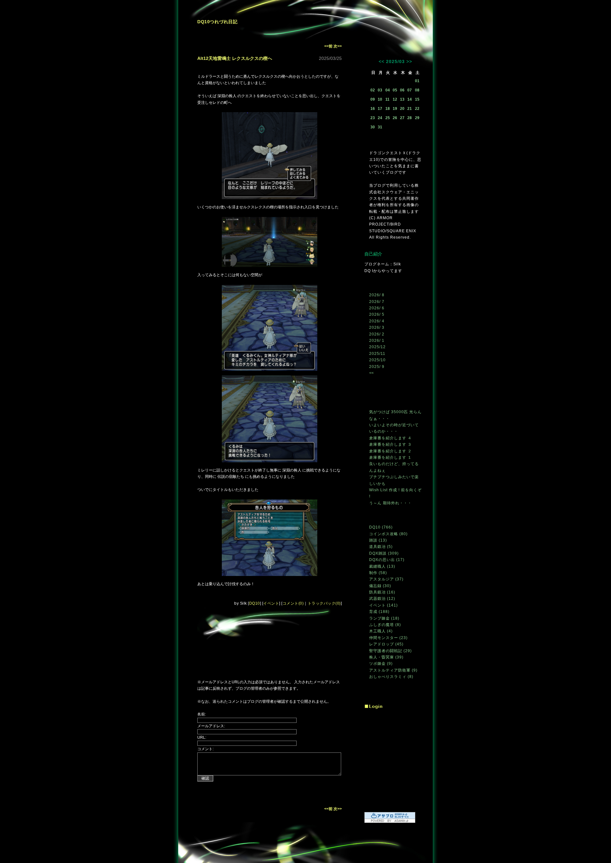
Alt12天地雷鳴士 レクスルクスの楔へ (234, 58)
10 (380, 99)
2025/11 (377, 353)
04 (387, 90)
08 (417, 90)
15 (417, 99)
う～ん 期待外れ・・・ (390, 503)
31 (380, 127)
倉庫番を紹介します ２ (390, 451)
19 (395, 108)
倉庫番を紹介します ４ (390, 438)
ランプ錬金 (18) (384, 618)
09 (372, 99)
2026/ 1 (376, 340)
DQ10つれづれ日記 (217, 21)
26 (395, 118)
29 (417, 118)
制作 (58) (378, 573)
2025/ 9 (376, 366)
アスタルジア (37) (386, 579)
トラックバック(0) (324, 603)
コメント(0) (293, 603)
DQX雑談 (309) (384, 553)
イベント (271, 603)
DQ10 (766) (381, 527)
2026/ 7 (376, 301)
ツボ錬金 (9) (381, 663)
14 (409, 99)
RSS (371, 692)
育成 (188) (379, 611)
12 (395, 99)
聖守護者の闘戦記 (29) (390, 651)
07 (409, 90)
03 (380, 90)
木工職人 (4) (381, 631)
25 (387, 118)
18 (387, 108)
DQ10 (254, 603)
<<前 (329, 46)
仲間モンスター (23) (388, 638)
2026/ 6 (376, 308)
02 (372, 90)
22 (417, 108)
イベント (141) (383, 605)
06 (402, 90)
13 (402, 99)
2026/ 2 (376, 334)
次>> (338, 46)
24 (380, 118)
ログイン (373, 706)
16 (372, 108)
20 (402, 108)
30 (372, 127)
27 (402, 118)
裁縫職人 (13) (382, 566)
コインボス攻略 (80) (388, 534)
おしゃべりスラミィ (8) (391, 676)
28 (409, 118)
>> (409, 61)
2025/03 (395, 61)
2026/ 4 (376, 321)
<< (381, 61)
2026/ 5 (376, 314)
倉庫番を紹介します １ (390, 457)
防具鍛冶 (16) (382, 592)
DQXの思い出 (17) (386, 559)
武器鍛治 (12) (382, 598)
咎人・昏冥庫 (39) (386, 657)
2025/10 (377, 360)
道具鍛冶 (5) (381, 546)
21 (409, 108)
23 (372, 118)
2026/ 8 (376, 295)
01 (417, 81)
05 (395, 90)
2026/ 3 (376, 327)
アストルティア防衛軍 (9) (393, 670)
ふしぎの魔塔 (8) (385, 624)
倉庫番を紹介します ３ (390, 444)
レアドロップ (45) (386, 644)
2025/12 (377, 347)
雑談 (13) (378, 540)
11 (387, 99)
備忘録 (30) (380, 586)
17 (380, 108)
